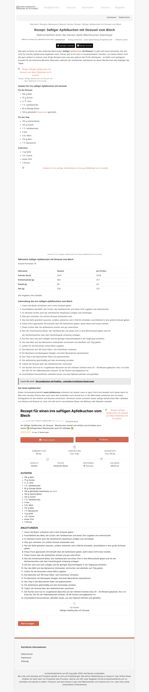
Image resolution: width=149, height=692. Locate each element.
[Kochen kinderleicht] (28, 7)
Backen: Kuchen (66, 24)
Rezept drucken (85, 46)
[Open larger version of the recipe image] (117, 420)
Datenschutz (124, 17)
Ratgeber (120, 7)
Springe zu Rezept (66, 46)
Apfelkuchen (76, 51)
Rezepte (43, 24)
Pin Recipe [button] (103, 440)
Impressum (111, 17)
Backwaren (87, 7)
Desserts (105, 7)
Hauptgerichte (51, 7)
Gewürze (71, 7)
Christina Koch (60, 40)
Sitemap (25, 661)
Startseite (33, 24)
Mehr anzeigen (28, 623)
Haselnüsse (42, 112)
